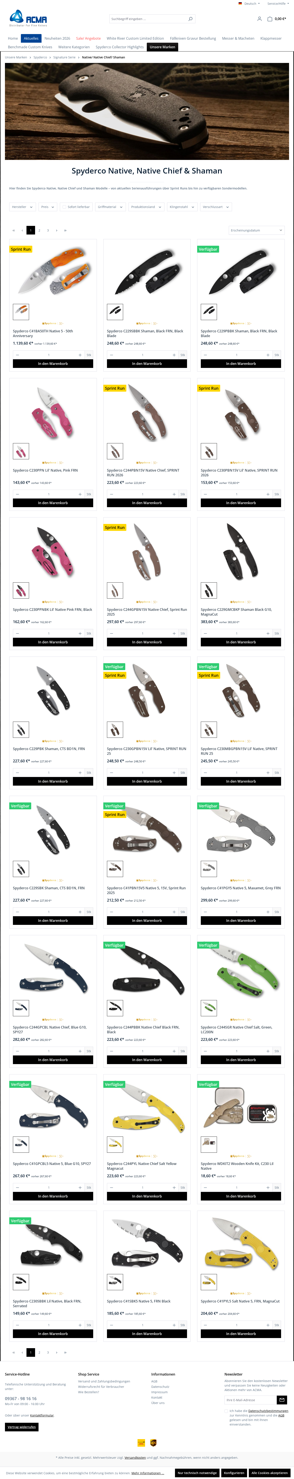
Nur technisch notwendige (197, 1473)
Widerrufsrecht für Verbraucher (101, 1387)
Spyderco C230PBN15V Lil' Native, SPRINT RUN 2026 (239, 472)
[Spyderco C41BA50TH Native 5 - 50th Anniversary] (53, 273)
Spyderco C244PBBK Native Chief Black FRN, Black (143, 1029)
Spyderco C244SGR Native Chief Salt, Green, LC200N (236, 1029)
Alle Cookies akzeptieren (270, 1473)
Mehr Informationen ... (148, 1473)
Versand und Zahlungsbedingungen (104, 1381)
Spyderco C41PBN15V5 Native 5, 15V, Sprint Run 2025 (146, 890)
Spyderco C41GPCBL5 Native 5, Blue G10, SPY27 (52, 1163)
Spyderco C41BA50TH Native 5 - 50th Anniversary (43, 333)
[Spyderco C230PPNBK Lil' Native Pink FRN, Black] (53, 551)
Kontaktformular (42, 1415)
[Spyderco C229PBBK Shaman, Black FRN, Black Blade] (241, 273)
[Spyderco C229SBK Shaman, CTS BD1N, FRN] (53, 829)
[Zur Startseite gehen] (27, 18)
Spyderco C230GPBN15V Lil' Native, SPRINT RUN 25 (146, 751)
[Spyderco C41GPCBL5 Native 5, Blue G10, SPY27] (53, 1106)
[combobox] (147, 18)
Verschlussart (213, 207)
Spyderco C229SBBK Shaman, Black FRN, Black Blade (145, 333)
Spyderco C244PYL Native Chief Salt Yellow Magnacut (141, 1166)
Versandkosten (135, 1458)
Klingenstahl (179, 207)
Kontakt (156, 1397)
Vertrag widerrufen (22, 1427)
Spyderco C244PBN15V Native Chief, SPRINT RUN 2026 (143, 472)
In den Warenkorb (53, 363)
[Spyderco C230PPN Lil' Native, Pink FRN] (53, 412)
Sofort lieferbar (79, 207)
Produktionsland (143, 207)
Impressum (159, 1392)
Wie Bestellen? (88, 1392)
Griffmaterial (107, 207)
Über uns (158, 1403)
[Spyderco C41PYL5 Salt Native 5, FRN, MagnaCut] (241, 1243)
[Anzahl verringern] (17, 354)
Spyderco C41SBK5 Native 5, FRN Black (138, 1301)
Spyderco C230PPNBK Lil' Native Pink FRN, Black (52, 609)
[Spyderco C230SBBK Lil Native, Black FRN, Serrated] (53, 1243)
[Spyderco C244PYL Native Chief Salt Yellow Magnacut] (147, 1106)
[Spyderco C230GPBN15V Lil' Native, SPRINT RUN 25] (147, 690)
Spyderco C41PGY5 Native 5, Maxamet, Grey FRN (241, 888)
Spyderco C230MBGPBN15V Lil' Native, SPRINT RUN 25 (239, 751)
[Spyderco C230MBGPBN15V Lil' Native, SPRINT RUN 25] (241, 690)
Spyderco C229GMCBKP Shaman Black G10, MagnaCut (236, 612)
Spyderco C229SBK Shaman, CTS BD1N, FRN (49, 888)
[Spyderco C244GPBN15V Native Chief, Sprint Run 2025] (147, 551)
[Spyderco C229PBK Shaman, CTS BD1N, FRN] (53, 690)
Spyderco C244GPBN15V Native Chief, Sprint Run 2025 (147, 612)
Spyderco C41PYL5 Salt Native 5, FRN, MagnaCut (240, 1301)
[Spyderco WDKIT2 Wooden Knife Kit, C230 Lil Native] (241, 1106)
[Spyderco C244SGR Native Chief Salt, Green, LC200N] (241, 969)
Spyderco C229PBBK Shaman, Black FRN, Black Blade (239, 333)
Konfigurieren (234, 1473)
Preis (45, 207)
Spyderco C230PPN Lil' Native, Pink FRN (45, 470)
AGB (154, 1381)
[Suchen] (190, 18)
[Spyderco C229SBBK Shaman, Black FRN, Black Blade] (147, 273)
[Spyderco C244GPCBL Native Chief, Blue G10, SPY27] (53, 969)
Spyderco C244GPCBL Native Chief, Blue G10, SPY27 (50, 1029)
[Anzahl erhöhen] (80, 354)
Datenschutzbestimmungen (268, 1411)
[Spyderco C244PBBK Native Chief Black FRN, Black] (147, 969)
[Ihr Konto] (259, 18)
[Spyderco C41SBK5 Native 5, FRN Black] (147, 1243)
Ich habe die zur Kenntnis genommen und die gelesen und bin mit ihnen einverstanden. (259, 1417)
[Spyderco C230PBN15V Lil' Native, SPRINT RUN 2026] (241, 412)
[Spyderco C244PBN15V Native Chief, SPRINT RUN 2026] (147, 412)
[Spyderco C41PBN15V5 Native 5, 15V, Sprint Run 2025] (147, 829)
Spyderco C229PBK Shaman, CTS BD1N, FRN (49, 748)
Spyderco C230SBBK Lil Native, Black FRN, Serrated (47, 1303)
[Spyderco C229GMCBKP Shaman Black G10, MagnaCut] (241, 551)
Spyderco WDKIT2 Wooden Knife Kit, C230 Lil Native (237, 1166)
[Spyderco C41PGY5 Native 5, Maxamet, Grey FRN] (241, 829)
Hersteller (19, 207)
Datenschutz (160, 1387)
